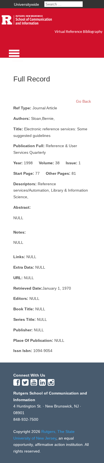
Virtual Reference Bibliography (78, 32)
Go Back (83, 101)
